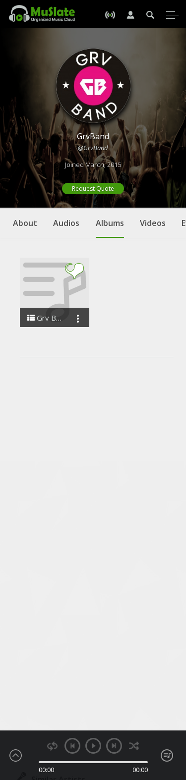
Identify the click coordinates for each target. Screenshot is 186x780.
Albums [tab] (110, 223)
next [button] (114, 746)
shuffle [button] (134, 746)
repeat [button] (52, 746)
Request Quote (93, 188)
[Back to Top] (171, 715)
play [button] (93, 746)
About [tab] (25, 223)
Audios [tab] (66, 223)
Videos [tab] (153, 223)
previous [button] (72, 746)
